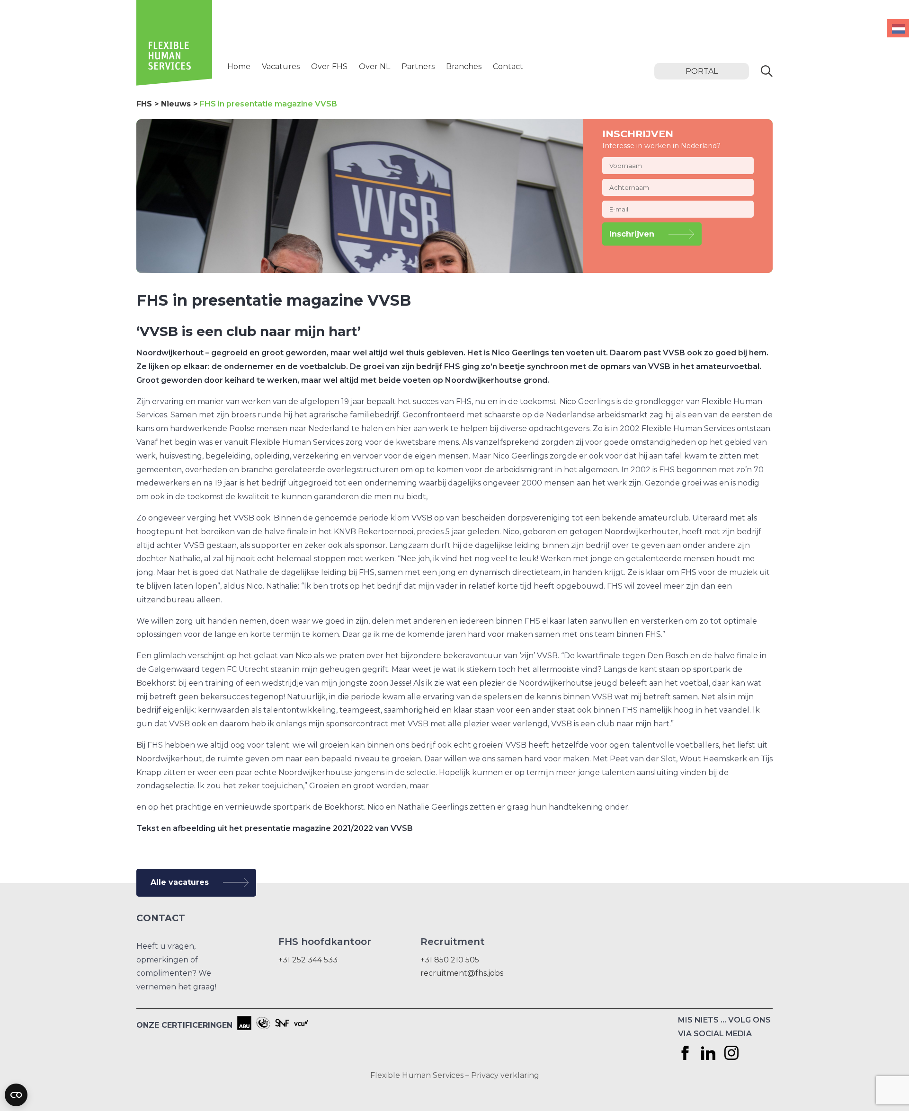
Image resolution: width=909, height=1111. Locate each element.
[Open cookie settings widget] (16, 1095)
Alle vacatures (180, 882)
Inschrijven (631, 233)
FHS (144, 103)
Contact (508, 66)
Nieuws (176, 103)
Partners (418, 66)
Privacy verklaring (505, 1075)
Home (238, 66)
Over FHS (329, 66)
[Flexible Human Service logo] (174, 83)
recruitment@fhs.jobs (461, 973)
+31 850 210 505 (449, 959)
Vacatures (281, 66)
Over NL (374, 66)
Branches (463, 66)
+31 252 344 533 (308, 959)
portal (702, 71)
